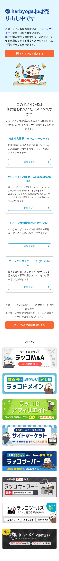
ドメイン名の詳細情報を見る (29, 325)
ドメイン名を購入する (31, 53)
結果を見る (29, 162)
